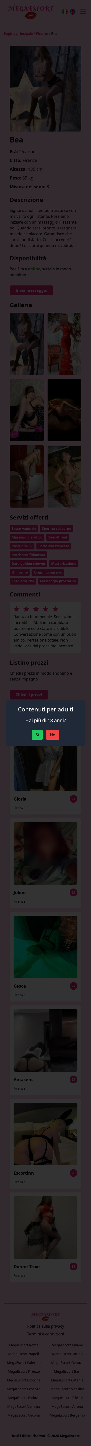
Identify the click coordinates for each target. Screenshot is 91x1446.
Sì (37, 734)
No (52, 734)
